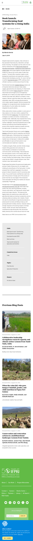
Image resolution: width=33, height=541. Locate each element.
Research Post (6, 334)
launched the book (12, 80)
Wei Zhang (24, 442)
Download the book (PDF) (13, 236)
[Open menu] (2, 3)
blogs (7, 9)
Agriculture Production (12, 269)
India (8, 255)
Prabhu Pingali (17, 90)
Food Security (10, 266)
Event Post (13, 15)
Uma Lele (17, 186)
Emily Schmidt (18, 395)
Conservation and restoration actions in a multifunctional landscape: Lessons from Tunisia (15, 436)
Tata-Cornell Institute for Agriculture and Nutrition (13, 243)
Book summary (10, 239)
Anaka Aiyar (15, 115)
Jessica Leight (8, 395)
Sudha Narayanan (8, 348)
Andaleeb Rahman (19, 85)
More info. (20, 534)
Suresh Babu (8, 347)
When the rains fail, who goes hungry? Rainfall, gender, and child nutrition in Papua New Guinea (14, 389)
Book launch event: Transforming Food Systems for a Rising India (15, 232)
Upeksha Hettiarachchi (9, 442)
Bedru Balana (8, 441)
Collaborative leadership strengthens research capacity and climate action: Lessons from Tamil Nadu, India (16, 340)
